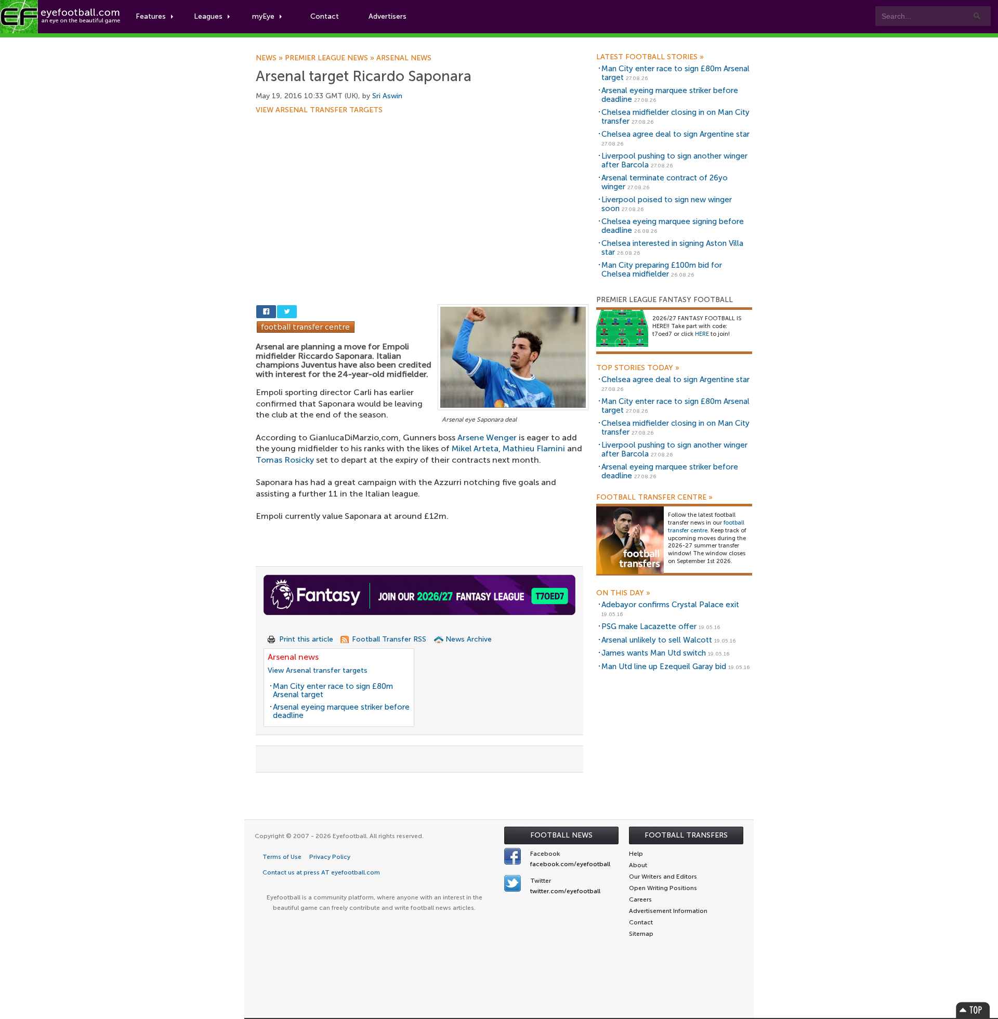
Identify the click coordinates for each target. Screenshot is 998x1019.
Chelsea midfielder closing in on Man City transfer (675, 117)
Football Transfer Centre (654, 497)
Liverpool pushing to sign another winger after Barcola (674, 160)
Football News (561, 835)
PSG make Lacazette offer (649, 626)
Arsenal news (403, 58)
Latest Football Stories (650, 57)
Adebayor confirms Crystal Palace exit (670, 604)
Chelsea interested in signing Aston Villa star (672, 248)
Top (973, 1010)
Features (151, 16)
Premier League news (330, 58)
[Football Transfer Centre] (305, 326)
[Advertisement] (422, 191)
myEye (263, 16)
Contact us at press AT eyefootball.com (321, 872)
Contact (324, 16)
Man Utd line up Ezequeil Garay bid (663, 666)
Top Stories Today (637, 368)
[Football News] (61, 16)
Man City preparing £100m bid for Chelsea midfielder (661, 269)
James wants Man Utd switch (653, 653)
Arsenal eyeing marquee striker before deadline (341, 711)
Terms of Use (281, 856)
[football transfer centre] (630, 539)
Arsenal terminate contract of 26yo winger (664, 182)
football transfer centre (706, 526)
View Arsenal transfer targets (319, 110)
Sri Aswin (387, 96)
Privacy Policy (329, 856)
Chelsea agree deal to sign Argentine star (675, 134)
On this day (623, 593)
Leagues (208, 16)
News (270, 58)
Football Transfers (686, 835)
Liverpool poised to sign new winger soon (666, 204)
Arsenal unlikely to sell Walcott (656, 640)
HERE (702, 334)
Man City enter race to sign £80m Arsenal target (333, 691)
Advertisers (387, 16)
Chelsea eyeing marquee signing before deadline (672, 226)
